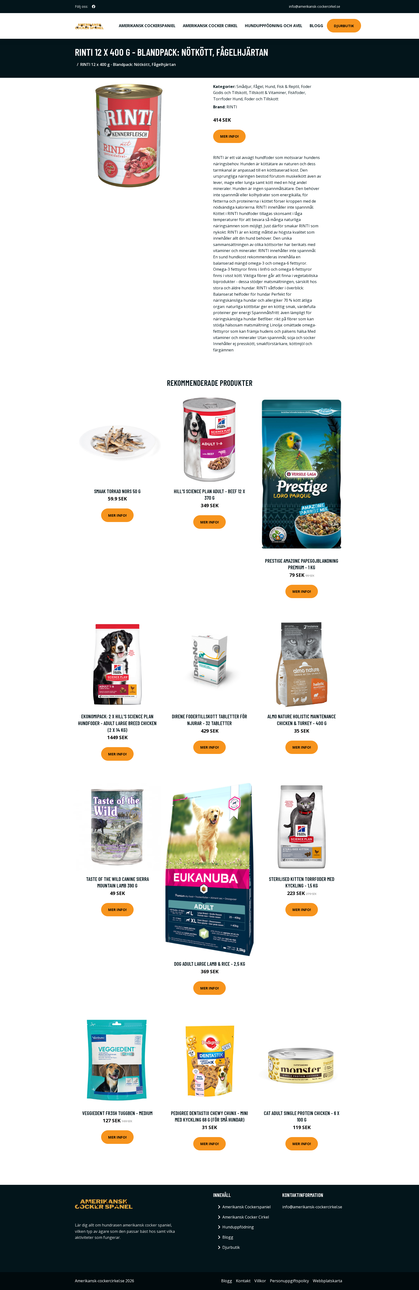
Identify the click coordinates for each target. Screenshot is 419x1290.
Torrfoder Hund (227, 99)
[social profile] (93, 6)
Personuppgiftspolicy (289, 1280)
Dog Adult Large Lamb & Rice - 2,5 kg (209, 964)
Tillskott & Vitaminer (267, 92)
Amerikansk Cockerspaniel (147, 25)
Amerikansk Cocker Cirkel (210, 25)
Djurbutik (344, 25)
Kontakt (243, 1280)
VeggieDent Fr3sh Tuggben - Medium (117, 1113)
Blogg (316, 25)
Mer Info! (229, 136)
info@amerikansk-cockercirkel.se (314, 6)
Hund (270, 86)
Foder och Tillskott (261, 99)
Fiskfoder (296, 92)
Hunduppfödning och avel (273, 25)
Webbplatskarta (327, 1280)
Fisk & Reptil (288, 86)
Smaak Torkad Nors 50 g (117, 491)
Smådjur (243, 86)
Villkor (260, 1280)
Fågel (258, 86)
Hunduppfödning (238, 1227)
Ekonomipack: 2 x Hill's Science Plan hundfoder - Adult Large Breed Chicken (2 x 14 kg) (117, 723)
